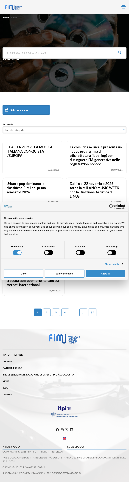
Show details (112, 264)
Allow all (105, 273)
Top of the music (13, 354)
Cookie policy (75, 446)
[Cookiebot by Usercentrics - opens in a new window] (111, 206)
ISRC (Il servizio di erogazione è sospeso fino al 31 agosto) (39, 374)
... (83, 312)
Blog (5, 387)
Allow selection (64, 273)
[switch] (48, 252)
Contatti (8, 394)
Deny (23, 273)
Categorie (8, 123)
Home (6, 17)
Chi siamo (8, 361)
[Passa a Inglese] (64, 439)
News (6, 381)
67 (92, 312)
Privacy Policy (11, 446)
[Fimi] (13, 7)
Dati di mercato (12, 368)
